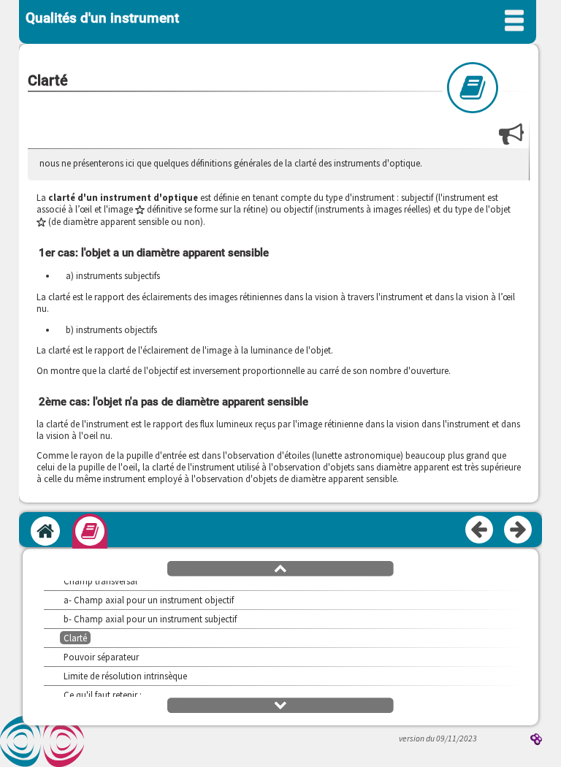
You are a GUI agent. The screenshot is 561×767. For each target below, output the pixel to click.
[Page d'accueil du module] (45, 531)
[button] (280, 568)
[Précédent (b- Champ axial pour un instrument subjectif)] (480, 530)
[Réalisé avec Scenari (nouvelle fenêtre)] (536, 740)
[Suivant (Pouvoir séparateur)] (518, 530)
